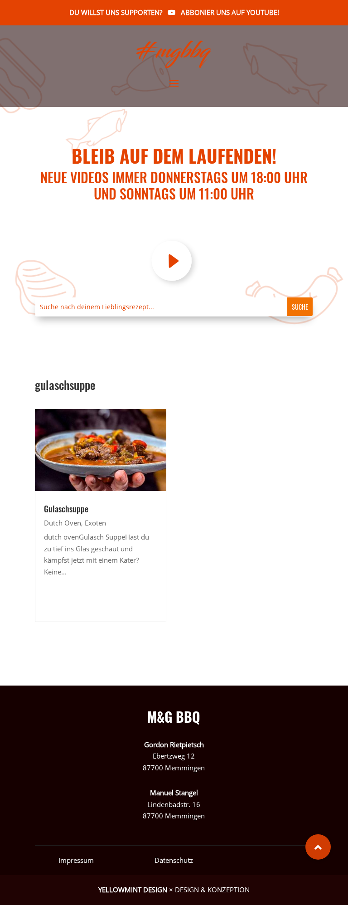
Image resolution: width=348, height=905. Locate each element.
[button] (318, 847)
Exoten (95, 522)
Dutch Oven (62, 522)
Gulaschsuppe (66, 509)
